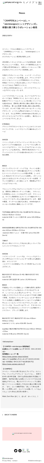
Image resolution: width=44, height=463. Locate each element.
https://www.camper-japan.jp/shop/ (15, 356)
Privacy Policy (6, 460)
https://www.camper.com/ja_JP (13, 364)
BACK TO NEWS (11, 415)
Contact (14, 460)
